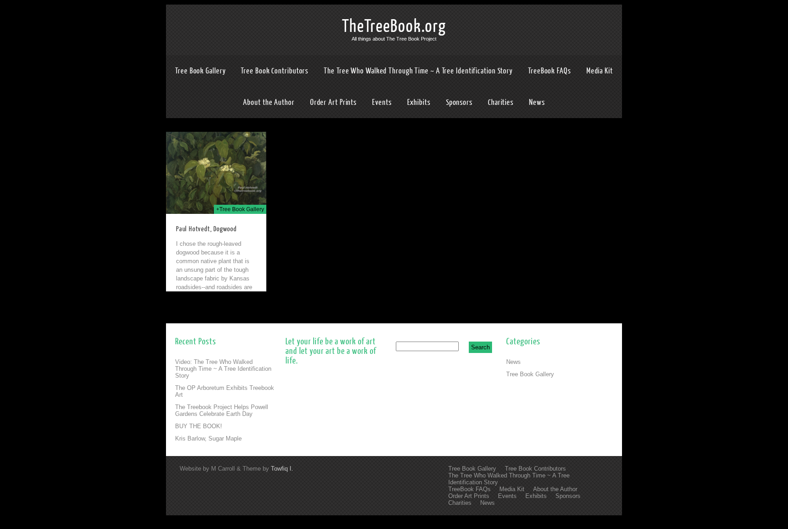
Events (381, 102)
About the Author (268, 102)
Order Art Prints (333, 102)
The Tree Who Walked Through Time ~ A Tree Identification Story (418, 71)
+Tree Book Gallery (240, 209)
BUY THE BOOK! (198, 426)
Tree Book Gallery (200, 71)
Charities (500, 102)
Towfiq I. (282, 468)
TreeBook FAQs (549, 71)
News (537, 102)
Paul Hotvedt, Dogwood (206, 229)
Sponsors (459, 102)
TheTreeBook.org (394, 26)
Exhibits (418, 102)
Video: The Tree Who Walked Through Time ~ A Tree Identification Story (223, 368)
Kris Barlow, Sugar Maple (208, 438)
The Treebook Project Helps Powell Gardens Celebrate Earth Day (221, 410)
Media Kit (599, 71)
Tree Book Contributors (274, 71)
